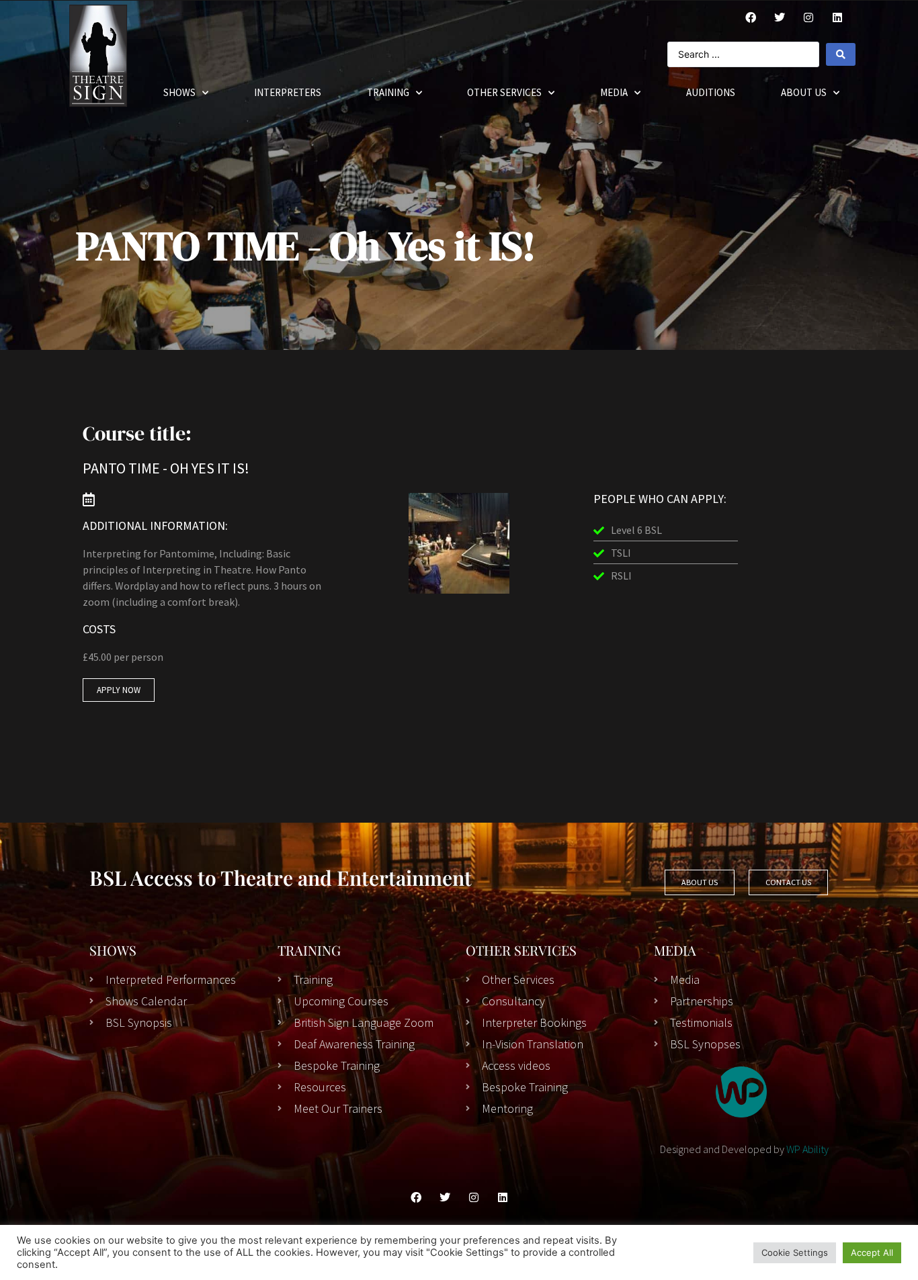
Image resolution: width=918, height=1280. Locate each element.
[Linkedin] (502, 1197)
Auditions (710, 92)
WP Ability (807, 1149)
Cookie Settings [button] (794, 1252)
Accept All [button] (872, 1252)
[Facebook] (750, 17)
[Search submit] (841, 54)
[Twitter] (779, 17)
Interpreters (287, 92)
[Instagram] (808, 17)
